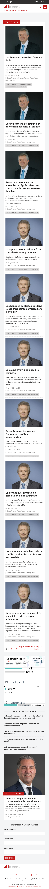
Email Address (10, 830)
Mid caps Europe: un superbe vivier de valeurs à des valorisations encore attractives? (23, 717)
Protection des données (33, 887)
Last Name (8, 848)
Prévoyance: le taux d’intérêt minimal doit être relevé (23, 740)
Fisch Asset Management (16, 87)
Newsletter (41, 2)
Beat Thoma (11, 22)
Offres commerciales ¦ (23, 875)
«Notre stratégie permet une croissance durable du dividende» (24, 732)
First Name (8, 839)
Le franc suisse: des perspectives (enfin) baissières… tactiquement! (20, 748)
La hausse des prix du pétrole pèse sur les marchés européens (21, 725)
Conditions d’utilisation (16, 887)
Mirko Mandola (10, 814)
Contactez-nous (39, 875)
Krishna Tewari (25, 84)
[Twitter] (8, 2)
